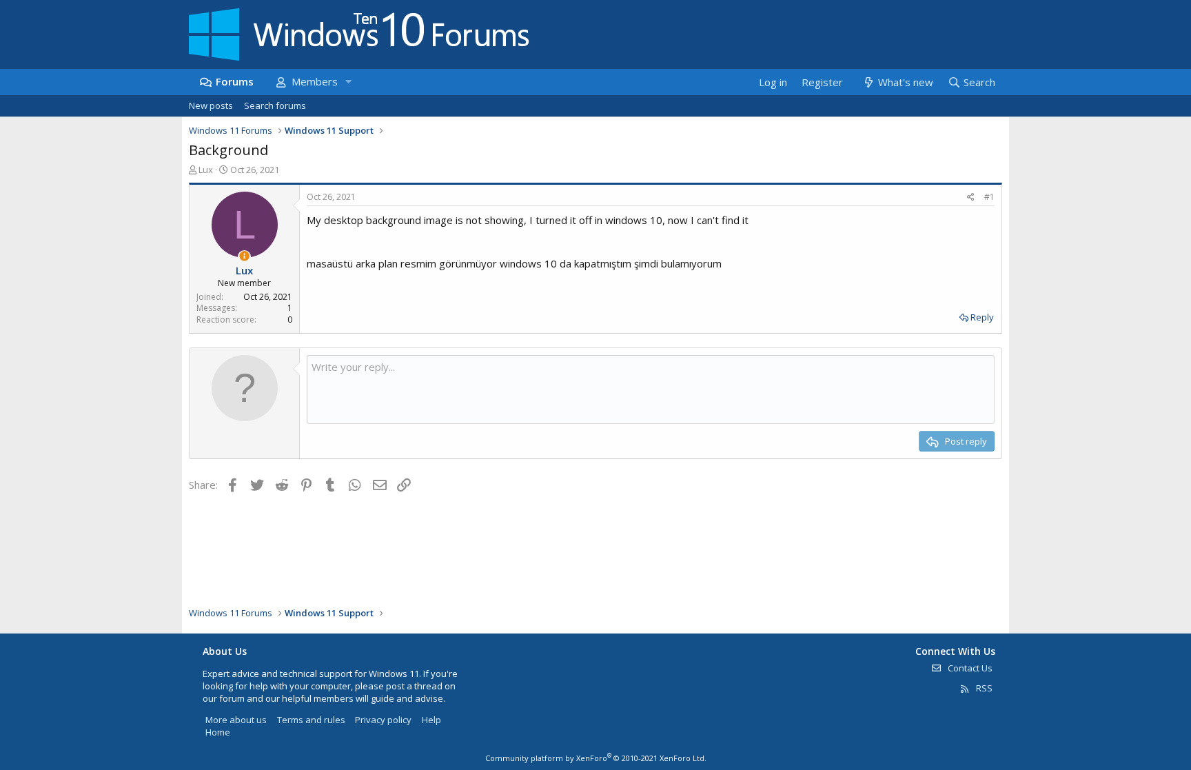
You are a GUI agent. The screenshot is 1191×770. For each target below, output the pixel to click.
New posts (211, 105)
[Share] (970, 197)
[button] (348, 81)
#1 (989, 197)
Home (217, 732)
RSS (983, 688)
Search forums (275, 105)
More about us (236, 719)
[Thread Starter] (244, 256)
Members (315, 81)
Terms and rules (311, 719)
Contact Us (969, 668)
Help (431, 719)
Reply (982, 317)
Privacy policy (383, 719)
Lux (205, 169)
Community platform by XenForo (595, 758)
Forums (235, 81)
